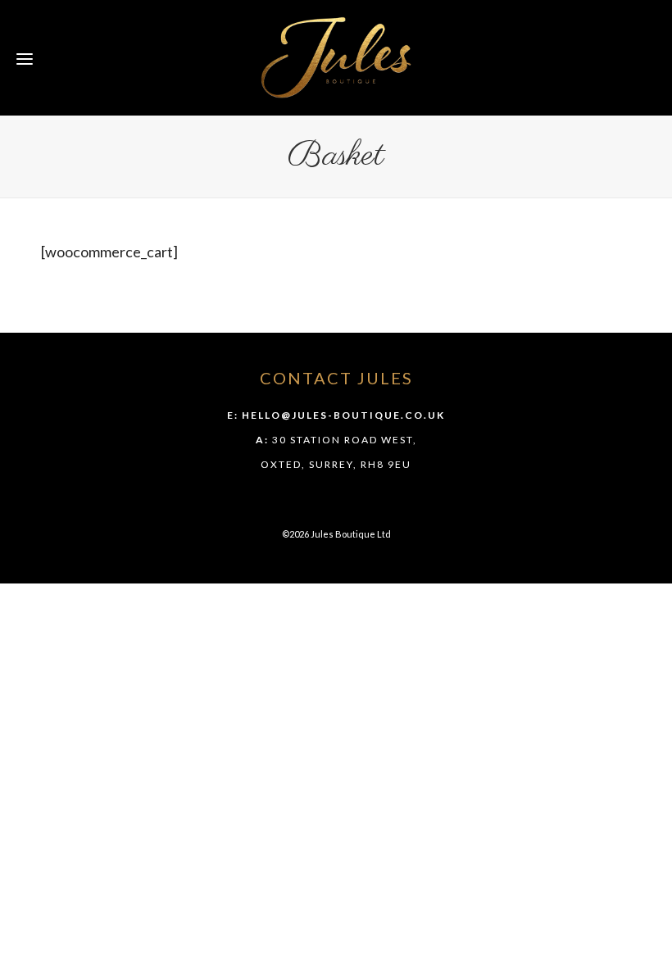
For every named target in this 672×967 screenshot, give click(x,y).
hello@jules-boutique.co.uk (343, 415)
